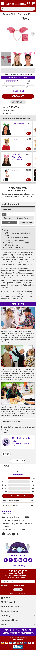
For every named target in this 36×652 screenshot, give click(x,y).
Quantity (29, 83)
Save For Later (18, 102)
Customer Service (9, 611)
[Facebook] (6, 560)
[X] (11, 560)
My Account (9, 602)
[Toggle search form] (29, 3)
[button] (33, 3)
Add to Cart (18, 96)
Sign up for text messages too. (14, 585)
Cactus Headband (18, 123)
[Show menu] (2, 3)
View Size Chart (18, 91)
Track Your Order (11, 606)
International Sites (9, 620)
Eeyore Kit (15, 170)
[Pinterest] (16, 560)
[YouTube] (25, 560)
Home (7, 597)
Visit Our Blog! (19, 565)
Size (3, 83)
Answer (5, 454)
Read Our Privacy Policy (18, 593)
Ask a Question (18, 461)
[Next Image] (33, 34)
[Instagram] (20, 560)
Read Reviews (22, 81)
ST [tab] (4, 215)
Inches (10, 222)
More (3, 624)
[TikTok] (30, 560)
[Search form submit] (33, 9)
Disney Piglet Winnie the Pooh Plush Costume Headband (17, 158)
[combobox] (16, 9)
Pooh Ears (15, 139)
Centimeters (26, 222)
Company (5, 615)
